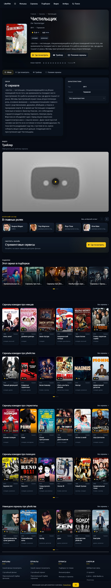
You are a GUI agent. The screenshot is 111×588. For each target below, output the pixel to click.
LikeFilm (7, 3)
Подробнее (67, 585)
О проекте (90, 572)
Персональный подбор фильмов (11, 577)
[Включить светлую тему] (15, 3)
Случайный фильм (9, 572)
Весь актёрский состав (89, 219)
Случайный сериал (38, 572)
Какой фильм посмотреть (12, 568)
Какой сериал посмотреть (40, 568)
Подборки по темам (66, 568)
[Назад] (102, 219)
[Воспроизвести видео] (55, 182)
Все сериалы (102, 304)
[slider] (54, 62)
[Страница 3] (57, 396)
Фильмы (23, 3)
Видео (56, 3)
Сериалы (34, 3)
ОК (76, 585)
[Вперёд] (107, 219)
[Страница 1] (54, 396)
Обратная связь (94, 568)
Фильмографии (64, 572)
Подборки (45, 3)
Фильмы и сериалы (66, 576)
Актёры (66, 3)
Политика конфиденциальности (95, 581)
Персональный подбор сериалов (39, 577)
